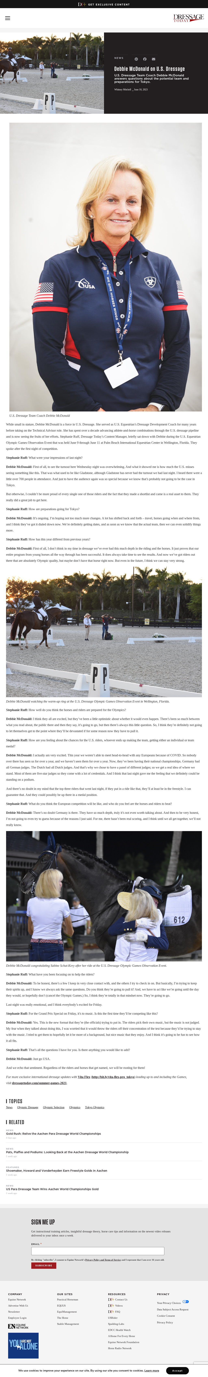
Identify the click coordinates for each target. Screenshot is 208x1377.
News (9, 1130)
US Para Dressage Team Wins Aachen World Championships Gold (52, 1189)
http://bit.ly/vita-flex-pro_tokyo (113, 1077)
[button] (136, 59)
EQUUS (61, 1305)
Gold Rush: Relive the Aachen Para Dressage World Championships (53, 1133)
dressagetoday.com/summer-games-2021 (39, 1083)
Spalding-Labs (116, 1323)
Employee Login (17, 1317)
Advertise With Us (18, 1305)
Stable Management (68, 1323)
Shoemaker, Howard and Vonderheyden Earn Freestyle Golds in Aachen (56, 1170)
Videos (119, 1305)
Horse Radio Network (120, 1348)
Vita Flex (84, 1077)
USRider (112, 1317)
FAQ (117, 1311)
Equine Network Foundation (123, 1342)
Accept (177, 1370)
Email (36, 1244)
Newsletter (14, 1311)
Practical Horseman (67, 1299)
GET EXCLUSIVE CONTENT (109, 4)
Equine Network (17, 1299)
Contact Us (121, 1299)
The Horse (62, 1317)
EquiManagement (67, 1311)
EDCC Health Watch (119, 1330)
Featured (12, 1167)
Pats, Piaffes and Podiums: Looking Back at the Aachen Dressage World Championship (67, 1152)
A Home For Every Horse (121, 1336)
